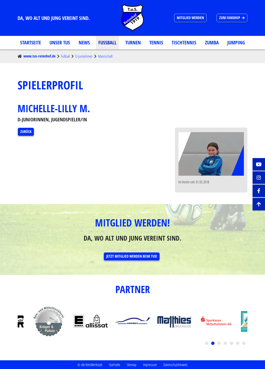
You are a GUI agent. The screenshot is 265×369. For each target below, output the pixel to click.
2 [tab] (213, 344)
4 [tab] (226, 344)
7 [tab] (244, 344)
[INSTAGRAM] (259, 177)
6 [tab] (238, 344)
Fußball (107, 42)
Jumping (236, 42)
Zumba (212, 42)
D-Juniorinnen (84, 56)
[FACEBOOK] (259, 191)
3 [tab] (219, 344)
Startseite (30, 42)
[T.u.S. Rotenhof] (132, 18)
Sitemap (131, 364)
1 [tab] (207, 344)
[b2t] (259, 204)
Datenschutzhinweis (175, 364)
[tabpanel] (132, 321)
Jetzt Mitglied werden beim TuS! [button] (131, 256)
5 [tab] (232, 344)
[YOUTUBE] (259, 164)
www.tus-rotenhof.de (39, 56)
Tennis (156, 42)
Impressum (150, 364)
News (84, 42)
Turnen (133, 42)
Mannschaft (105, 56)
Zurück (25, 131)
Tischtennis (184, 42)
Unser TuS (59, 42)
